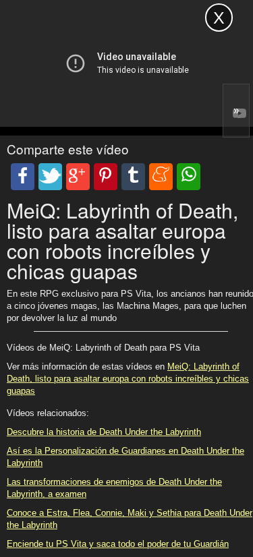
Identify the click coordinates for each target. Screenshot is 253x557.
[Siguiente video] (236, 111)
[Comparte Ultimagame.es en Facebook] (22, 176)
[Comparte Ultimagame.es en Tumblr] (133, 176)
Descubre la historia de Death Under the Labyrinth (104, 432)
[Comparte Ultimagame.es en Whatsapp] (188, 176)
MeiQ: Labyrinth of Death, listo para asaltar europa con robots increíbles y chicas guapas (128, 378)
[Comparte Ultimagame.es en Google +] (78, 176)
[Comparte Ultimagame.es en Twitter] (50, 176)
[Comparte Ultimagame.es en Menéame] (161, 176)
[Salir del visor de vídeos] (219, 17)
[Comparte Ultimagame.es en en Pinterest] (105, 176)
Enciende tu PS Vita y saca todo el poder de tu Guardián (118, 544)
